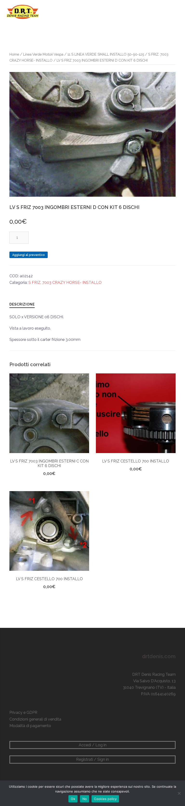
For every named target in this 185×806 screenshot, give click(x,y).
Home (14, 54)
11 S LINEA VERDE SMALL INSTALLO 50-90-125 (105, 54)
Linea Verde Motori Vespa (43, 54)
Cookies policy (105, 799)
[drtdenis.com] (22, 11)
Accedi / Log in (92, 745)
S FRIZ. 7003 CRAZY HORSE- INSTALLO (65, 282)
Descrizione (22, 304)
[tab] (22, 304)
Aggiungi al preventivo (28, 255)
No (84, 799)
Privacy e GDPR (23, 712)
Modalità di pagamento (30, 725)
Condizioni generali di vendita (35, 719)
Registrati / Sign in (92, 759)
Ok (73, 799)
